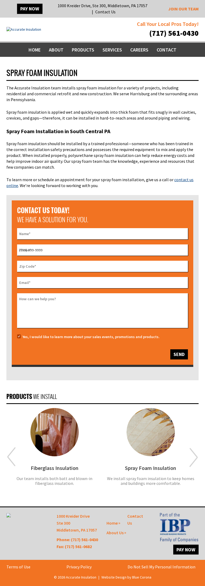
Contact (166, 50)
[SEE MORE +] (54, 432)
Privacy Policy (79, 566)
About (56, 50)
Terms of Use (18, 566)
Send (179, 354)
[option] (54, 450)
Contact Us (105, 11)
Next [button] (194, 457)
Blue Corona (141, 577)
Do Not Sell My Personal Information (161, 566)
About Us (115, 532)
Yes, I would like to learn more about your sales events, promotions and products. (91, 336)
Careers (139, 50)
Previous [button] (11, 457)
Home (35, 50)
